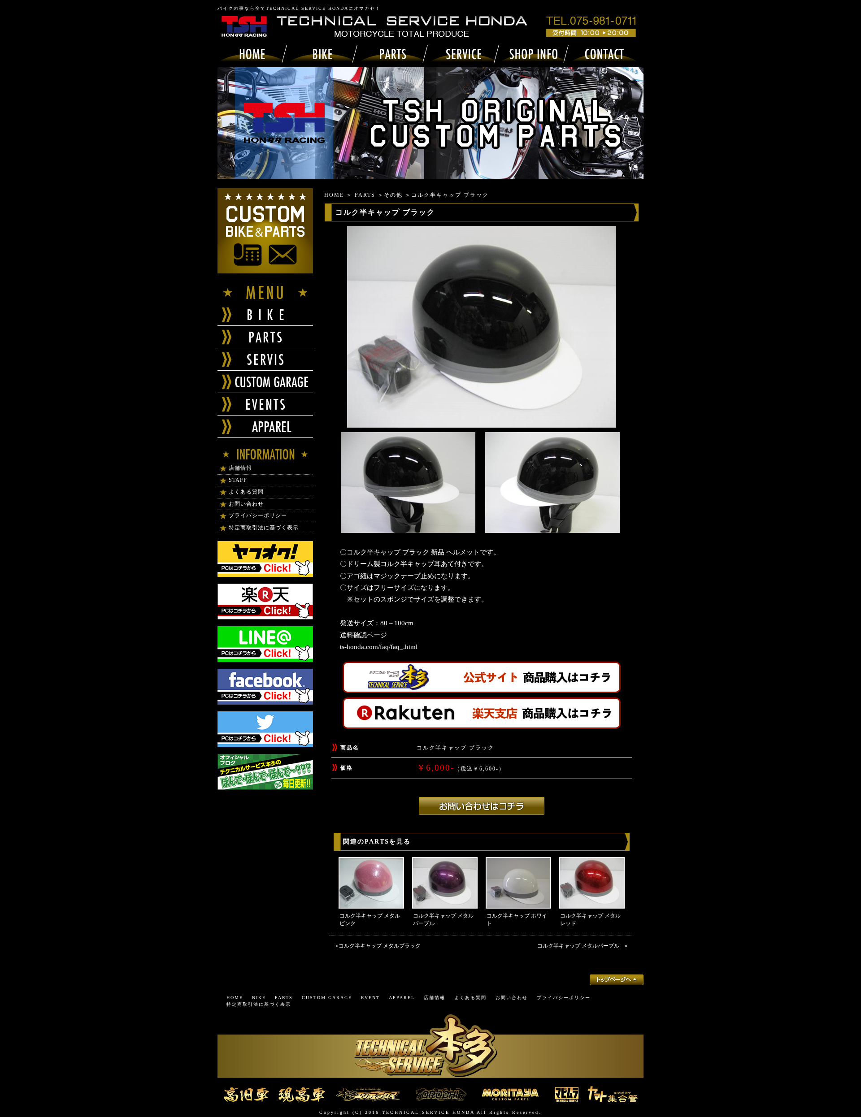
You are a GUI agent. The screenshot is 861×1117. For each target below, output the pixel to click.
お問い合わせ (246, 504)
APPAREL (402, 997)
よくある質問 (246, 492)
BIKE (259, 997)
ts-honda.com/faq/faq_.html (378, 646)
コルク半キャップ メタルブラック (382, 946)
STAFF (238, 480)
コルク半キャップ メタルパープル (581, 946)
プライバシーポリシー (258, 515)
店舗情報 (240, 468)
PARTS (365, 195)
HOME (334, 195)
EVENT (370, 997)
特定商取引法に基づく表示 (264, 527)
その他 (393, 195)
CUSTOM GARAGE (327, 997)
